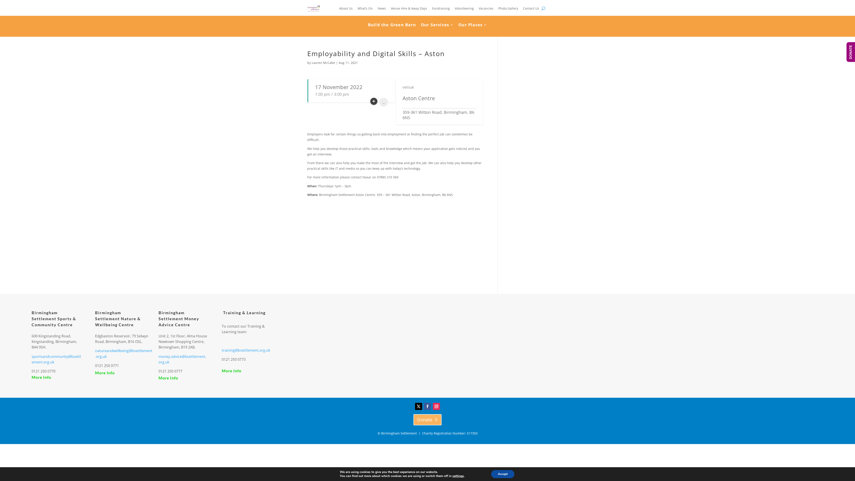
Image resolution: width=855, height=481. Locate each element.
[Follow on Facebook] (427, 406)
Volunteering (464, 8)
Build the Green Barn (392, 25)
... (383, 102)
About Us (346, 8)
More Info (41, 377)
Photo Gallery (508, 8)
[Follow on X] (418, 406)
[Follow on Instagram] (436, 406)
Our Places (470, 25)
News (382, 8)
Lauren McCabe (323, 63)
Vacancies (486, 8)
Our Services (435, 25)
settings (458, 476)
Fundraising (441, 8)
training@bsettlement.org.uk (246, 350)
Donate (424, 420)
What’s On (365, 8)
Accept (503, 474)
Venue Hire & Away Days (409, 8)
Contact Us (531, 8)
